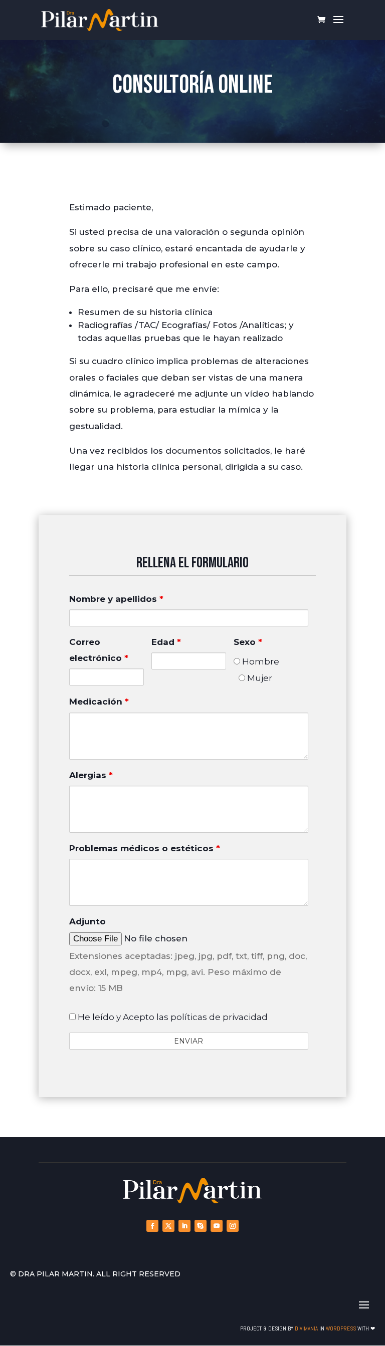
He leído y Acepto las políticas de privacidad (172, 1017)
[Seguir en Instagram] (233, 1226)
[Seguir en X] (168, 1226)
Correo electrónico (98, 650)
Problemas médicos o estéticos (144, 848)
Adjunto (87, 921)
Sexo (248, 642)
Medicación (99, 702)
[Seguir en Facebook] (152, 1226)
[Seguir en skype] (201, 1226)
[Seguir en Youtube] (217, 1226)
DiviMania (306, 1328)
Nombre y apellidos (116, 599)
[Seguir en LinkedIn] (184, 1226)
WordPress (341, 1328)
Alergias (91, 775)
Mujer (258, 678)
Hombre (259, 661)
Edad (166, 642)
